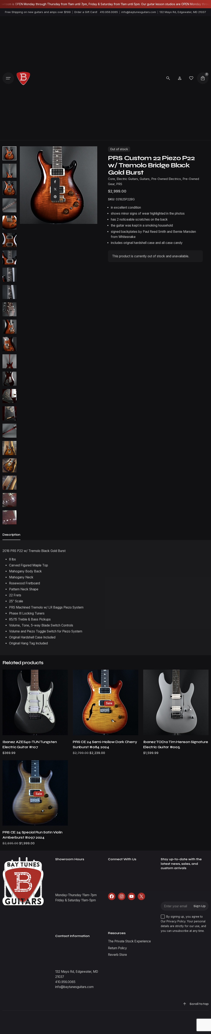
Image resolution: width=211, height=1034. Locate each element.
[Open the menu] (8, 78)
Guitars (145, 179)
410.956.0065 (109, 12)
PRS (119, 184)
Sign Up (199, 906)
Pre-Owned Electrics (166, 179)
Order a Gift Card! (85, 12)
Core (111, 179)
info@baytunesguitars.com (138, 12)
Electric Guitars (127, 179)
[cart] (203, 78)
